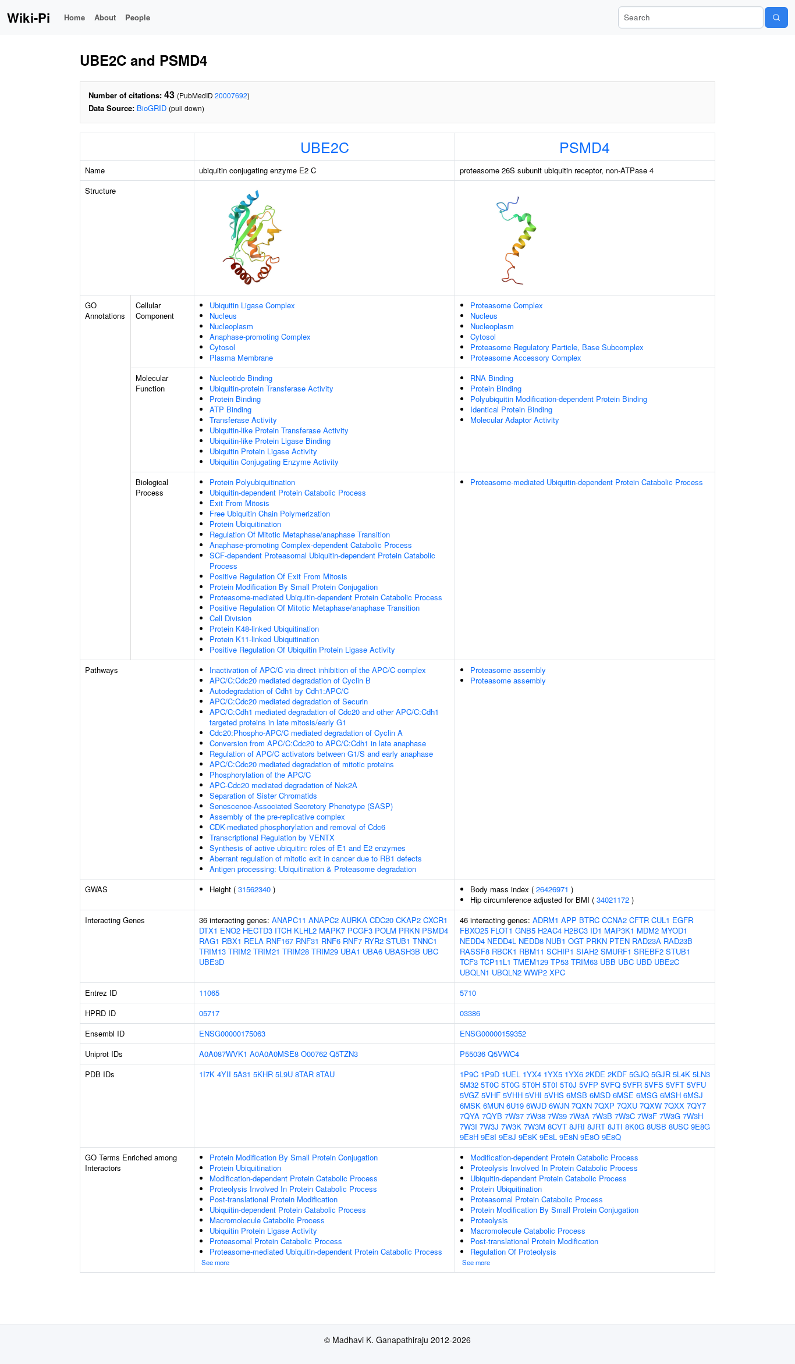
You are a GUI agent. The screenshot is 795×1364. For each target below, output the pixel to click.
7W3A (579, 1115)
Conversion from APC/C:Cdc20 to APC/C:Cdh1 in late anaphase (318, 743)
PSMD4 (584, 146)
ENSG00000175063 (232, 1033)
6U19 (515, 1105)
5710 (468, 992)
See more (215, 1262)
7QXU (627, 1105)
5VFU (696, 1084)
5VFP (588, 1084)
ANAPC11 (289, 919)
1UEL (511, 1074)
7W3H (693, 1115)
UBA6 (372, 951)
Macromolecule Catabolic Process (267, 1220)
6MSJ (693, 1095)
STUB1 (398, 940)
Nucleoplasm (231, 326)
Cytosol (222, 346)
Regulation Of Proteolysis (513, 1251)
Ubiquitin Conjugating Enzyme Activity (274, 461)
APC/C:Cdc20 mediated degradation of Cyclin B (290, 680)
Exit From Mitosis (239, 502)
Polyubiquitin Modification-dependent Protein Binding (558, 398)
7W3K (511, 1126)
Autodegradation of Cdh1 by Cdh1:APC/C (279, 690)
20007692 (231, 95)
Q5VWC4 (503, 1053)
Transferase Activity (243, 419)
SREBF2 (648, 951)
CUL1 (660, 919)
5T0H (531, 1084)
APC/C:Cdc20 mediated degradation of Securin (289, 701)
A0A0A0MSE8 (274, 1053)
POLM (385, 930)
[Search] (776, 17)
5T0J (568, 1084)
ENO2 (230, 930)
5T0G (510, 1084)
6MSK (470, 1105)
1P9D (490, 1074)
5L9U (284, 1074)
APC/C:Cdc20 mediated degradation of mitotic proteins (302, 764)
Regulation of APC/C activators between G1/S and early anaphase (321, 753)
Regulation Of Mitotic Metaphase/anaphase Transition (300, 534)
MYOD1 (674, 930)
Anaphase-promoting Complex (260, 336)
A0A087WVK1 (223, 1053)
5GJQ (639, 1074)
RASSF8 (474, 951)
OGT (576, 940)
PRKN (409, 930)
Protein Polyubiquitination (252, 481)
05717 (209, 1012)
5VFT (675, 1084)
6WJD (536, 1105)
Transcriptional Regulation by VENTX (272, 837)
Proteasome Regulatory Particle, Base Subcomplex (557, 346)
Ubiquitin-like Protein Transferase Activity (279, 430)
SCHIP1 (560, 951)
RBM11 (531, 951)
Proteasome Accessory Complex (525, 357)
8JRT (596, 1126)
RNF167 (279, 940)
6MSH (670, 1095)
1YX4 (532, 1074)
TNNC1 (425, 940)
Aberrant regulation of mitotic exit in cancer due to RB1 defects (316, 858)
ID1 (596, 930)
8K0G (634, 1126)
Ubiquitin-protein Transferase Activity (271, 388)
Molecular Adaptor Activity (514, 419)
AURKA (354, 919)
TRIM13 (212, 951)
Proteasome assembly (508, 669)
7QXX (674, 1105)
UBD (644, 961)
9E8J (507, 1136)
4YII (224, 1074)
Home (74, 17)
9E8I (488, 1136)
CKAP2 (408, 919)
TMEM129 (530, 961)
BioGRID (151, 107)
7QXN (582, 1105)
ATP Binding (230, 409)
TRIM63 (584, 961)
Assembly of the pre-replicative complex (277, 816)
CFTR (639, 919)
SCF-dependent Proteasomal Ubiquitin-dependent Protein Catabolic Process (322, 560)
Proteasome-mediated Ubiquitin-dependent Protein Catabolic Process (326, 597)
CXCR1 (435, 919)
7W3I (468, 1126)
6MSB (576, 1095)
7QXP (604, 1105)
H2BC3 (576, 930)
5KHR (263, 1074)
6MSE (623, 1095)
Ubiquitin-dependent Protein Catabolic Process (288, 492)
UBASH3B (402, 951)
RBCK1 (504, 951)
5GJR (660, 1074)
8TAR (304, 1074)
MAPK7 (332, 930)
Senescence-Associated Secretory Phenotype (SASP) (301, 805)
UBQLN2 (506, 972)
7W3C (625, 1115)
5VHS (554, 1095)
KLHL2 (305, 930)
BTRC (589, 919)
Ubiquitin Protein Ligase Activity (263, 451)
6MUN (493, 1105)
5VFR (632, 1084)
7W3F (647, 1115)
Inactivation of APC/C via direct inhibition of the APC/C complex (318, 669)
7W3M (534, 1126)
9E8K (528, 1136)
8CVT (557, 1126)
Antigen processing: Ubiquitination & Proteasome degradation (313, 868)
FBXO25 (474, 930)
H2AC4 (550, 930)
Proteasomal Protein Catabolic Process (276, 1241)
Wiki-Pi (28, 17)
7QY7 (696, 1105)
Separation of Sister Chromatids (263, 795)
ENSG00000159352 (493, 1033)
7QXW (651, 1105)
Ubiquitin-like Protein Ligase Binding (270, 440)
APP (569, 919)
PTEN (619, 940)
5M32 (469, 1084)
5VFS (653, 1084)
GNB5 (525, 930)
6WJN (559, 1105)
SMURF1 (616, 951)
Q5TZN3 (343, 1053)
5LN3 (701, 1074)
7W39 (557, 1115)
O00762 (314, 1053)
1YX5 (553, 1074)
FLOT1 (502, 930)
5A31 (242, 1074)
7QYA (470, 1115)
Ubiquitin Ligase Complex (252, 305)
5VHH (513, 1095)
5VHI (533, 1095)
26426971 (552, 889)
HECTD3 (257, 930)
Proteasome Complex (506, 305)
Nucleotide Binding (241, 377)
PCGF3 (359, 930)
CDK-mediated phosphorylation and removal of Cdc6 (297, 826)
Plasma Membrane (241, 357)
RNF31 (307, 940)
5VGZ (469, 1095)
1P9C (469, 1074)
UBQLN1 (474, 972)
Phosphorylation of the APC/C (260, 774)
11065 (209, 992)
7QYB (492, 1115)
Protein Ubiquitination (245, 523)
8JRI (577, 1126)
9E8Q (611, 1136)
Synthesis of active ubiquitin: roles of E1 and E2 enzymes (308, 847)
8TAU (325, 1074)
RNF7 (352, 940)
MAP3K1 (619, 930)
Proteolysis (489, 1220)
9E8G (700, 1126)
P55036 (472, 1053)
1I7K (207, 1074)
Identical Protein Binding (511, 409)
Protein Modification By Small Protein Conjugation (294, 586)
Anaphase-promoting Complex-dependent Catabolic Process (311, 544)
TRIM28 (295, 951)
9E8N (568, 1136)
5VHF (491, 1095)
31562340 (254, 889)
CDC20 (381, 919)
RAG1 (209, 940)
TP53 (560, 961)
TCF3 (469, 961)
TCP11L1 (495, 961)
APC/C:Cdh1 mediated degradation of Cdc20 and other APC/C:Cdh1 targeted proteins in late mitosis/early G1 (324, 717)
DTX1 (208, 930)
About (105, 17)
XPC (557, 972)
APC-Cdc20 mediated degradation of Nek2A (283, 784)
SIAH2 (587, 951)
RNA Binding (491, 377)
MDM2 (648, 930)
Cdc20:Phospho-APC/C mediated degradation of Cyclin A (306, 732)
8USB (656, 1126)
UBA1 (350, 951)
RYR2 (374, 940)
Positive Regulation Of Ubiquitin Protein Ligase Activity (302, 649)
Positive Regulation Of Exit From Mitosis (278, 576)
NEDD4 (472, 940)
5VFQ (610, 1084)
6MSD (600, 1095)
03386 (470, 1012)
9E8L (548, 1136)
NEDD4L (501, 940)
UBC (430, 951)
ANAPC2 (323, 919)
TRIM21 (266, 951)
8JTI (615, 1126)
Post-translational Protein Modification (274, 1199)
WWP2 (535, 972)
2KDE (595, 1074)
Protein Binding (235, 398)
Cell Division (230, 618)
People (137, 17)
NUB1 (556, 940)
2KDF (617, 1074)
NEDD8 (531, 940)
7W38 (535, 1115)
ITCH (283, 930)
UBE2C (324, 146)
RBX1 (232, 940)
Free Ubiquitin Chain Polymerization (270, 513)
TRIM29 (324, 951)
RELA (254, 940)
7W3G (669, 1115)
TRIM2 (239, 951)
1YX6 (574, 1074)
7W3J (489, 1126)
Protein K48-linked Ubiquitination (264, 628)
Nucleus (223, 315)
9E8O (589, 1136)
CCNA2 (614, 919)
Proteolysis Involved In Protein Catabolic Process (293, 1188)
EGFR (682, 919)
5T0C (490, 1084)
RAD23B (678, 940)
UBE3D (211, 961)
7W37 (514, 1115)
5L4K (681, 1074)
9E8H (469, 1136)
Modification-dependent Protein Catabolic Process (294, 1178)
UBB (608, 961)
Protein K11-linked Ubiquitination (264, 638)
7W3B (602, 1115)
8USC (678, 1126)
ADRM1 (546, 919)
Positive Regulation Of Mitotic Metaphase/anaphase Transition (315, 607)
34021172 (613, 899)
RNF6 (330, 940)
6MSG (647, 1095)
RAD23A (646, 940)
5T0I (550, 1084)
